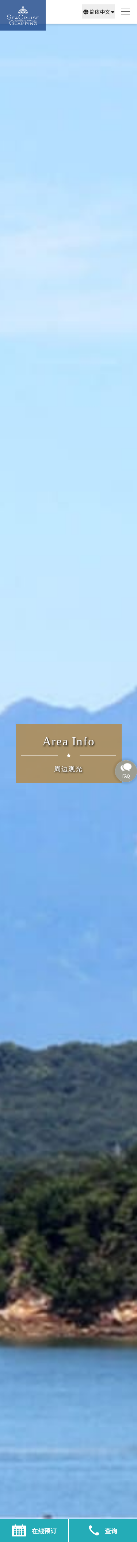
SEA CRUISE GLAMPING (23, 15)
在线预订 (44, 1530)
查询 (111, 1530)
